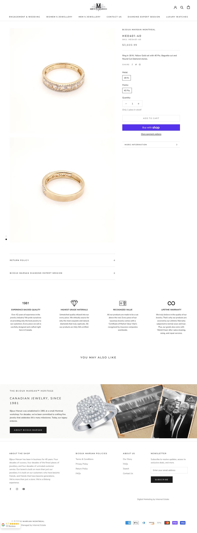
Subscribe (161, 480)
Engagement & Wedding (24, 17)
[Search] (181, 7)
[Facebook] (132, 64)
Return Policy (19, 260)
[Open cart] (188, 7)
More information (136, 145)
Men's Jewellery (90, 17)
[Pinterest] (140, 64)
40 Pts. (127, 90)
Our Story (127, 459)
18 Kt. (126, 77)
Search (126, 468)
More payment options (151, 134)
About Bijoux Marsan (28, 430)
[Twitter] (136, 64)
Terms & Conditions (84, 459)
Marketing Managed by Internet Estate (29, 525)
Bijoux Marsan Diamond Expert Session (36, 273)
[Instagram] (17, 488)
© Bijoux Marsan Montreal (28, 521)
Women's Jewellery (59, 17)
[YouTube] (24, 488)
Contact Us (114, 17)
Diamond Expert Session (144, 17)
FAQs (78, 473)
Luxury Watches (177, 17)
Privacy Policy (82, 464)
